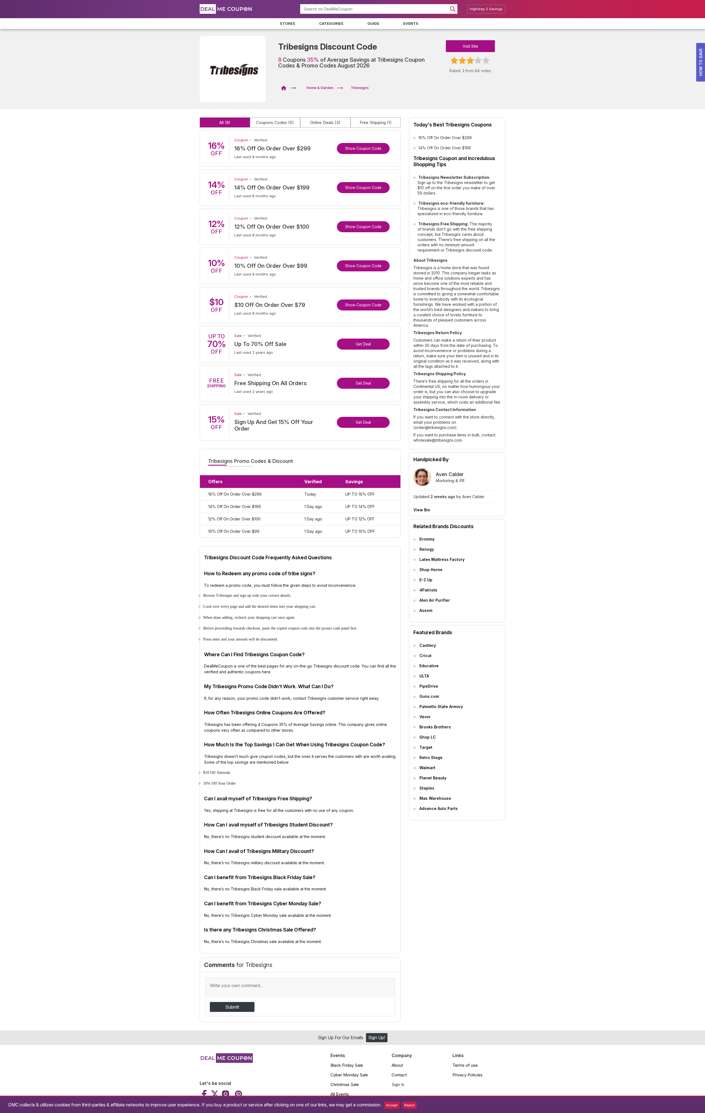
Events (410, 23)
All (225, 122)
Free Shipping (376, 122)
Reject (409, 1105)
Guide (373, 23)
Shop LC (427, 737)
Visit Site (470, 46)
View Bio (421, 510)
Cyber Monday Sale (349, 1074)
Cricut (425, 655)
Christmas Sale (344, 1084)
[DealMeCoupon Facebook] (205, 1094)
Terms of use (465, 1065)
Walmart (427, 767)
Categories (331, 23)
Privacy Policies (467, 1074)
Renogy (426, 549)
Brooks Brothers (435, 727)
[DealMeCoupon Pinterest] (238, 1094)
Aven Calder (449, 474)
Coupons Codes (275, 122)
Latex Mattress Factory (442, 559)
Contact (399, 1074)
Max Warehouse (435, 798)
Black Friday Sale (346, 1065)
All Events (339, 1094)
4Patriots (428, 590)
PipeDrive (428, 686)
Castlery (427, 645)
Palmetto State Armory (441, 706)
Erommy (427, 539)
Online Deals (325, 122)
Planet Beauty (432, 778)
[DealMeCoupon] (285, 87)
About (397, 1065)
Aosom (425, 610)
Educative (429, 665)
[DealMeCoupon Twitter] (214, 1094)
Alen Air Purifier (434, 600)
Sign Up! (376, 1037)
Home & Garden (320, 87)
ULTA (424, 676)
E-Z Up (425, 579)
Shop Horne (431, 569)
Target (425, 747)
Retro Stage (431, 757)
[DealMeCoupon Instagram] (225, 1094)
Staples (426, 788)
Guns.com (429, 696)
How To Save (700, 62)
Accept (392, 1105)
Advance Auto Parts (438, 808)
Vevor (425, 716)
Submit (232, 1007)
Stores (287, 23)
